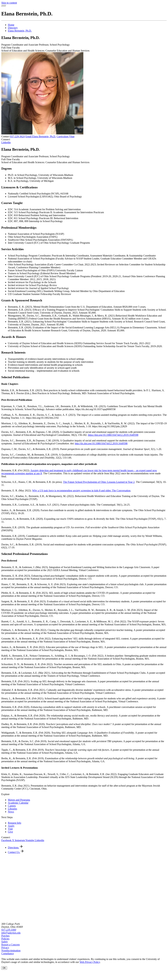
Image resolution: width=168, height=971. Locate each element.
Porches (5, 935)
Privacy (5, 947)
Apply (11, 825)
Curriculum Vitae (65, 136)
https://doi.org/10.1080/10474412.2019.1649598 (113, 435)
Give (10, 831)
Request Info (14, 822)
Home (11, 24)
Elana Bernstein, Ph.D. (20, 30)
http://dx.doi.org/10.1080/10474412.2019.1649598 (101, 443)
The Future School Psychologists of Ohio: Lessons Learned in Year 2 (99, 482)
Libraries (12, 808)
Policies (5, 938)
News (11, 811)
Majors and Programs (19, 799)
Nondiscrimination (11, 950)
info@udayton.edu (11, 932)
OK (4, 968)
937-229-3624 (17, 136)
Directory (13, 27)
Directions (13, 847)
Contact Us (14, 852)
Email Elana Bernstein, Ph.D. (40, 136)
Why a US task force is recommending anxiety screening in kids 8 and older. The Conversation (81, 490)
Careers (12, 805)
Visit (10, 828)
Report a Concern (10, 944)
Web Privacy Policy (90, 962)
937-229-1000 (8, 929)
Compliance (7, 953)
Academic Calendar (18, 802)
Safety (4, 941)
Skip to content (9, 2)
